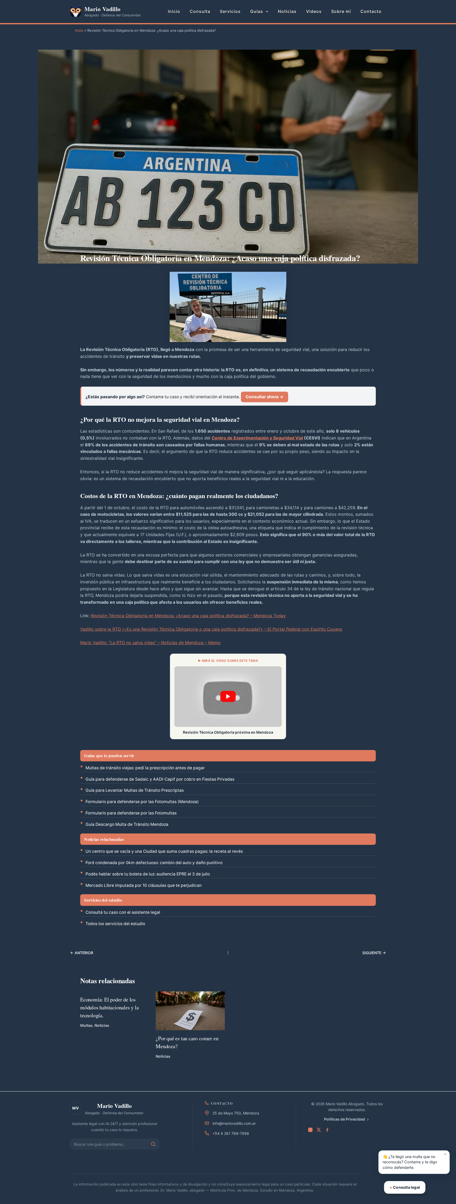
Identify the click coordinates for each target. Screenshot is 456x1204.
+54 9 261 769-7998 (230, 1133)
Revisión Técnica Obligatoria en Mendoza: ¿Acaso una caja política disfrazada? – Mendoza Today (188, 615)
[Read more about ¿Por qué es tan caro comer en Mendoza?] (190, 1010)
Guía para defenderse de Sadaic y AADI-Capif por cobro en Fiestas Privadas (160, 779)
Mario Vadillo (102, 8)
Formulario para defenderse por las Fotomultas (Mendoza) (142, 801)
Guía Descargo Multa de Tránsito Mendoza (127, 824)
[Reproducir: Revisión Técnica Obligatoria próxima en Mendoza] (228, 696)
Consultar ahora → (264, 396)
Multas (86, 1025)
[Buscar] (153, 1144)
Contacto (371, 11)
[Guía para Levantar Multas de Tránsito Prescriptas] (133, 953)
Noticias (287, 11)
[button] (265, 11)
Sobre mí (341, 11)
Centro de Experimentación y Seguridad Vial (257, 438)
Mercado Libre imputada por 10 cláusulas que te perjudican (144, 885)
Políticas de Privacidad (344, 1119)
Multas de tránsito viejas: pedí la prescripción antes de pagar (145, 767)
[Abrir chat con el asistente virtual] (439, 1187)
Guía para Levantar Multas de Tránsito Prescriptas (135, 790)
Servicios (230, 11)
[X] (318, 1129)
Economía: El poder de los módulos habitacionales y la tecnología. (109, 1007)
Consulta (200, 11)
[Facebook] (327, 1129)
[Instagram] (310, 1129)
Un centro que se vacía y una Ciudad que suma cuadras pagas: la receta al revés (164, 851)
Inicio (174, 11)
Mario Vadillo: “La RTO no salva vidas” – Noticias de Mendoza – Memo (150, 642)
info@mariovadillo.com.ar (234, 1123)
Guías (256, 11)
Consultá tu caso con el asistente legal (123, 912)
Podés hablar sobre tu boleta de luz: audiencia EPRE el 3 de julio (148, 874)
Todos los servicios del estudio (115, 923)
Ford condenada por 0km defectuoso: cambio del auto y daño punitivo (154, 862)
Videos (314, 11)
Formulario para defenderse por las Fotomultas (131, 813)
